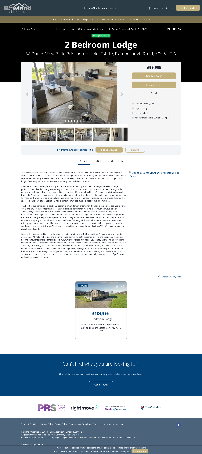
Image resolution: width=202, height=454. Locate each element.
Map (98, 161)
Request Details (154, 84)
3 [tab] (71, 121)
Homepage (60, 29)
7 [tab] (83, 121)
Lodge (71, 29)
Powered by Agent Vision (32, 444)
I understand (139, 451)
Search (168, 8)
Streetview (115, 161)
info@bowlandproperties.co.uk (102, 8)
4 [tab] (74, 121)
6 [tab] (80, 121)
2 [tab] (68, 121)
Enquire (135, 149)
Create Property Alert (171, 276)
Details (84, 161)
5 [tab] (77, 121)
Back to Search (30, 29)
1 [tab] (65, 121)
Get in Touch (188, 7)
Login (155, 8)
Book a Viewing (154, 75)
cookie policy (125, 451)
